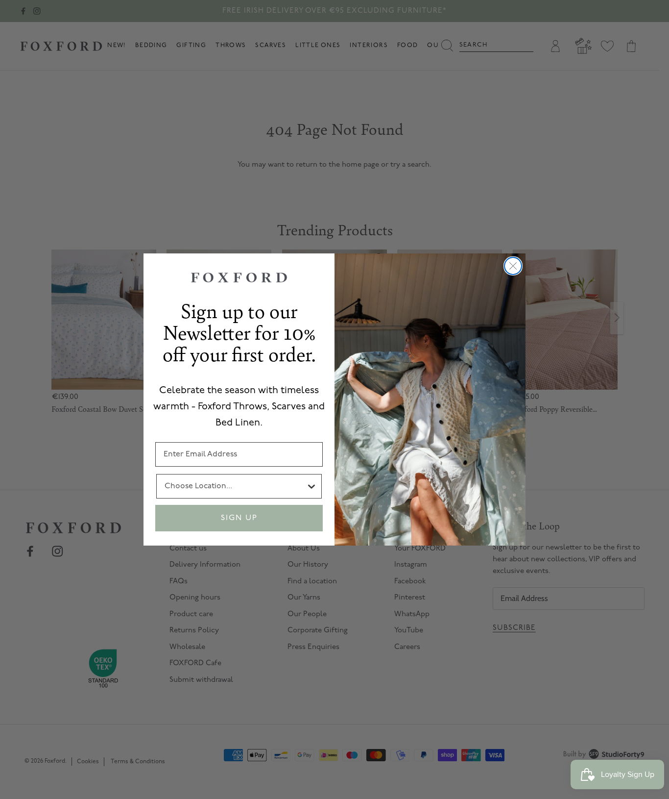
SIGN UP (239, 518)
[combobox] (235, 486)
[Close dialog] (513, 266)
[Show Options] (311, 486)
